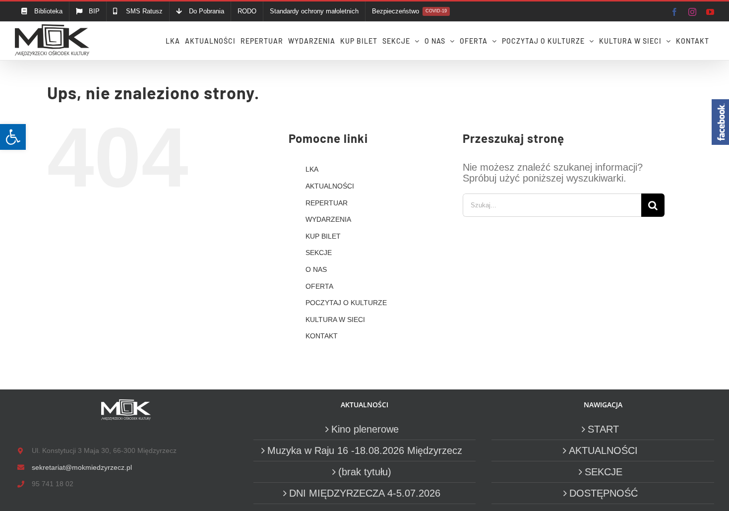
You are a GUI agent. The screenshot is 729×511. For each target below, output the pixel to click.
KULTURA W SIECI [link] (335, 319)
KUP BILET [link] (323, 236)
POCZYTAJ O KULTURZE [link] (346, 303)
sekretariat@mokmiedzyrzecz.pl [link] (82, 467)
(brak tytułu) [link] (364, 471)
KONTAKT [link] (321, 336)
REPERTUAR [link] (326, 203)
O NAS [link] (316, 269)
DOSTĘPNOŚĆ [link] (603, 493)
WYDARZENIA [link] (328, 219)
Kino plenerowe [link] (365, 429)
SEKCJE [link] (318, 252)
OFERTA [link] (319, 286)
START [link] (603, 429)
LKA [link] (311, 169)
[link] (13, 137)
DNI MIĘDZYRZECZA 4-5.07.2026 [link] (364, 493)
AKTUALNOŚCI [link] (329, 186)
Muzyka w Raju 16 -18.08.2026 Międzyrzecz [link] (364, 450)
